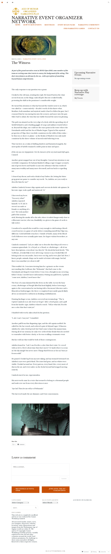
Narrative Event (30, 59)
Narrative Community (88, 25)
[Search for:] (108, 2)
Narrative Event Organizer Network (47, 19)
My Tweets (79, 98)
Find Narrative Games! (74, 28)
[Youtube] (12, 2)
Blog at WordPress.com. (55, 551)
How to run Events (32, 25)
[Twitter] (7, 2)
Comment (63, 478)
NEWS (17, 25)
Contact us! (93, 28)
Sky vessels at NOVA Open (25, 489)
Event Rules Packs (66, 25)
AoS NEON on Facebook (82, 500)
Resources (50, 25)
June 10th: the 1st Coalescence (57, 489)
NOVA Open (41, 59)
